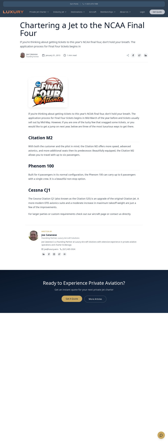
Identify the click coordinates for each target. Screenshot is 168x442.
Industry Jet (58, 12)
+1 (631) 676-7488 (91, 4)
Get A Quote (72, 298)
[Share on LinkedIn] (145, 55)
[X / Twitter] (59, 254)
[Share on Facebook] (133, 55)
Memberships (106, 12)
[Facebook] (49, 254)
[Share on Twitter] (139, 55)
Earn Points (74, 4)
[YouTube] (64, 254)
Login (142, 12)
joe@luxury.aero (51, 249)
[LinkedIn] (43, 254)
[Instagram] (54, 254)
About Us (124, 12)
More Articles (95, 299)
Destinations (76, 12)
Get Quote (157, 12)
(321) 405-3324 (68, 249)
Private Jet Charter (38, 12)
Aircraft (92, 12)
